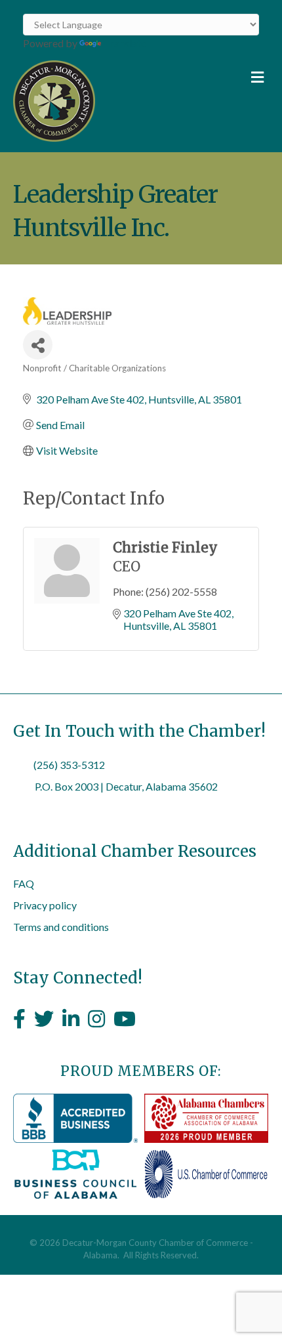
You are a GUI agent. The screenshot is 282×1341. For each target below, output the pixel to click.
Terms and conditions (61, 926)
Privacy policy (45, 905)
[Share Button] (37, 345)
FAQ (23, 883)
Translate (125, 43)
